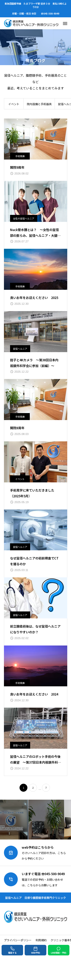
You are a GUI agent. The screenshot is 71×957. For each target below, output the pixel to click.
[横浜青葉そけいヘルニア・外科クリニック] (31, 23)
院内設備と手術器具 (39, 104)
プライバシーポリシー (18, 940)
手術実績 (20, 156)
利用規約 (41, 940)
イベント (13, 104)
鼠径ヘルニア (20, 348)
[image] (35, 139)
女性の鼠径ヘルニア (23, 218)
